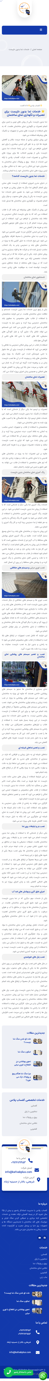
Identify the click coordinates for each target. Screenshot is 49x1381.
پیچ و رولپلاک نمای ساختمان (16, 162)
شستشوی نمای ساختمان (34, 277)
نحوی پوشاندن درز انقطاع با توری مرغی (22, 1063)
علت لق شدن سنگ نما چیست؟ (22, 1040)
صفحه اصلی (37, 49)
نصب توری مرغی (37, 568)
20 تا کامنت (24, 105)
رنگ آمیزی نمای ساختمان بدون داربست (28, 472)
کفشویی (33, 1129)
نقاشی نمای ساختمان (28, 1123)
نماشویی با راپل (30, 1111)
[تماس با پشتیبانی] (9, 1372)
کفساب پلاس (35, 105)
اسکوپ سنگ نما (24, 1052)
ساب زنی (43, 1277)
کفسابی (34, 1106)
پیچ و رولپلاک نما (30, 1117)
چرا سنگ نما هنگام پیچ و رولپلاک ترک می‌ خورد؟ (21, 1077)
